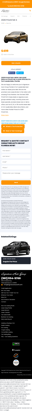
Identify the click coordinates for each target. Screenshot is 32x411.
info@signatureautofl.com (12, 285)
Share (12, 73)
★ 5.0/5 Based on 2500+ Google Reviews (16, 2)
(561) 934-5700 (11, 278)
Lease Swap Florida (6, 308)
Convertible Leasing (6, 332)
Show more (5, 115)
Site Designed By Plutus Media (15, 372)
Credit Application (6, 288)
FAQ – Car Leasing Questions (9, 336)
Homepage (4, 16)
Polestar (24, 16)
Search (13, 16)
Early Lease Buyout (6, 319)
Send (16, 182)
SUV (18, 16)
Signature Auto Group (24, 370)
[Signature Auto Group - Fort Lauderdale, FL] (5, 10)
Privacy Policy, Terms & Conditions (24, 374)
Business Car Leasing (7, 317)
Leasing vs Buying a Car (8, 323)
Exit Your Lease (5, 290)
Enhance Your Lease (7, 295)
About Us (3, 297)
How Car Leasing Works (7, 306)
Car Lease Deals (5, 315)
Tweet (21, 73)
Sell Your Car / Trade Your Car (9, 293)
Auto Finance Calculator (8, 299)
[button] (16, 63)
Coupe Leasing (5, 330)
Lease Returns (5, 310)
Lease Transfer (5, 312)
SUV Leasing (4, 327)
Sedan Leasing (5, 325)
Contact (3, 302)
